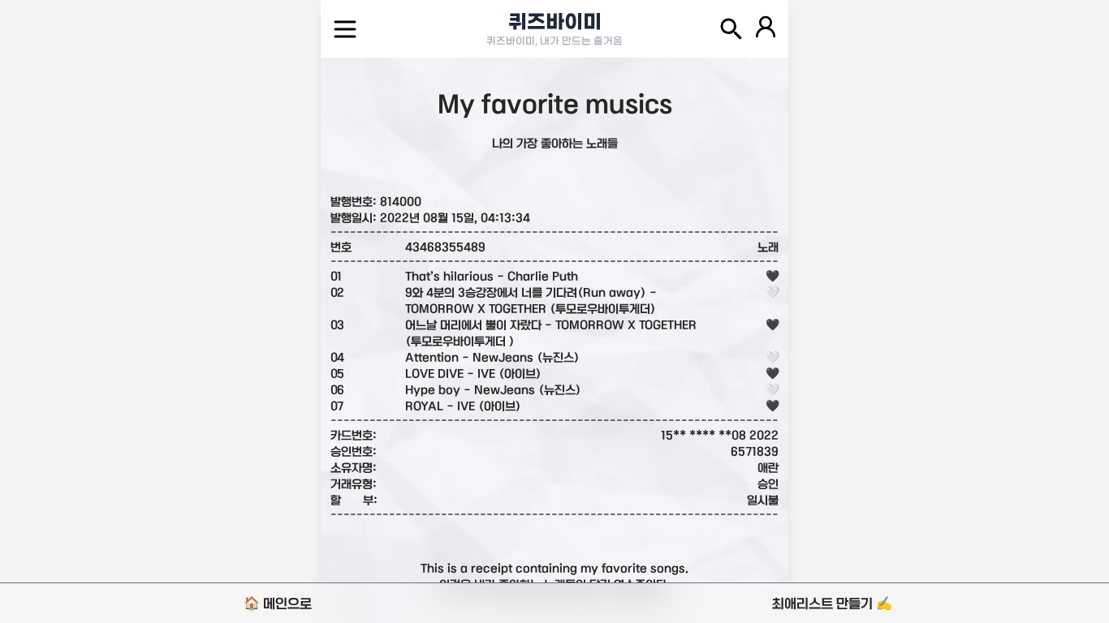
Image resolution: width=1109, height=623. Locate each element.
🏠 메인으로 (278, 603)
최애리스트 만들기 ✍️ (832, 603)
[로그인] (766, 29)
